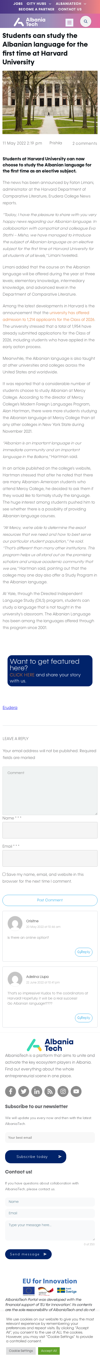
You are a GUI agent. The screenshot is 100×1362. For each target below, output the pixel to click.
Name (11, 818)
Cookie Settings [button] (21, 1351)
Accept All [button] (49, 1351)
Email (10, 847)
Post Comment (50, 900)
